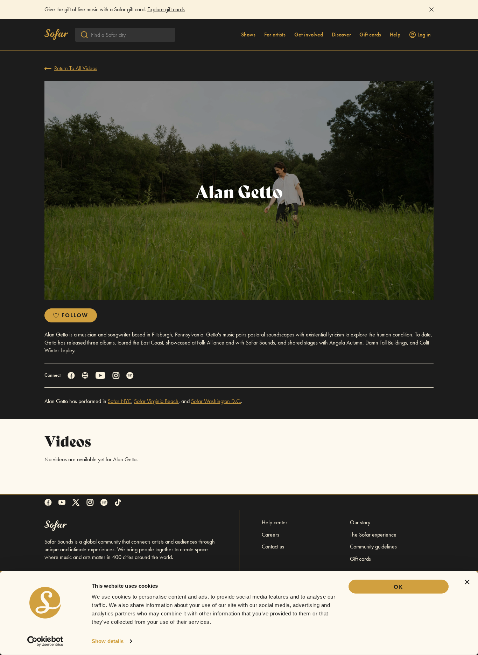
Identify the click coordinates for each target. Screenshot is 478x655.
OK (398, 587)
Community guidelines (373, 546)
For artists (275, 34)
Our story (360, 522)
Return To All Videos (75, 68)
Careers (270, 534)
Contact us (273, 546)
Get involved (308, 34)
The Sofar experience (373, 534)
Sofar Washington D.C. (216, 401)
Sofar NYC (119, 401)
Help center (274, 522)
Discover (341, 34)
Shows (248, 34)
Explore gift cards (166, 9)
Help (395, 34)
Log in (424, 34)
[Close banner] (467, 582)
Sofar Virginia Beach (156, 401)
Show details (108, 641)
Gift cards (370, 34)
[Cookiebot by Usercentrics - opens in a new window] (45, 641)
